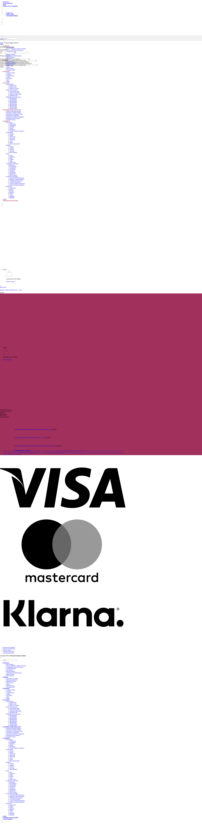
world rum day (10, 454)
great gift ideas (101, 451)
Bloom (11, 189)
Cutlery (8, 77)
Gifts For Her (13, 87)
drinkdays (33, 451)
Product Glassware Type (7, 60)
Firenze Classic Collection (16, 131)
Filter (2, 66)
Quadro (11, 159)
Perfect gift (49, 453)
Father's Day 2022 (48, 451)
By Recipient (9, 84)
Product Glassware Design (7, 62)
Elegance (12, 156)
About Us (6, 2)
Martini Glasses (10, 54)
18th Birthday (13, 98)
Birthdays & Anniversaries (13, 97)
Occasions (6, 83)
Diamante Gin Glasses (12, 115)
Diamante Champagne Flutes (14, 114)
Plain (7, 154)
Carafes (8, 74)
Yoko (10, 161)
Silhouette (12, 139)
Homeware (6, 71)
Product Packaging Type (7, 65)
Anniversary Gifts (14, 91)
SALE (5, 199)
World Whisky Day (17, 454)
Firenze (11, 149)
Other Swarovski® (14, 144)
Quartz (11, 128)
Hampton (12, 171)
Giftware (5, 677)
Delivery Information (8, 651)
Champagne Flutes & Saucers (14, 50)
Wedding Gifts (13, 95)
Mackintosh (12, 172)
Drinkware (6, 46)
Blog (4, 4)
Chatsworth (12, 125)
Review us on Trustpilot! (10, 6)
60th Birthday (13, 105)
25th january (5, 451)
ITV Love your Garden (116, 451)
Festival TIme (54, 451)
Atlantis (11, 134)
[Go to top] (0, 657)
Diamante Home (22, 450)
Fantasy (11, 148)
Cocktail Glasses (11, 51)
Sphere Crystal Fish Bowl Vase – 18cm (11, 290)
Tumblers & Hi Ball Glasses (14, 56)
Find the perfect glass (65, 451)
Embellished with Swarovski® (12, 110)
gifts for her (87, 451)
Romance (12, 138)
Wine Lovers (9, 683)
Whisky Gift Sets (10, 681)
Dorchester (12, 124)
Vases (8, 67)
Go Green (96, 451)
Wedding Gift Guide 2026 (10, 200)
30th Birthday (13, 101)
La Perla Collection (14, 182)
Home (1, 43)
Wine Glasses (10, 675)
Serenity (11, 151)
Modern (8, 145)
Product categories (5, 59)
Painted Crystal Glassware (16, 185)
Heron (11, 195)
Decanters (9, 78)
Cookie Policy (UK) (8, 653)
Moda (11, 158)
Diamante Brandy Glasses (13, 111)
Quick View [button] (3, 287)
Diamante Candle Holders (13, 112)
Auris (10, 155)
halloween (106, 451)
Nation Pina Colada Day (27, 453)
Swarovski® (9, 132)
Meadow (11, 198)
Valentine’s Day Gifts (15, 94)
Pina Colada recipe (58, 453)
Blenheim (12, 165)
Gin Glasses (9, 670)
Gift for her (75, 451)
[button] (1, 44)
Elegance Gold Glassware (16, 179)
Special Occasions (11, 90)
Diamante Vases (11, 119)
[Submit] (3, 40)
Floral (11, 193)
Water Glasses (10, 57)
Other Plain (12, 162)
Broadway (12, 129)
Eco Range (9, 122)
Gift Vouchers (10, 68)
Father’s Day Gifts (14, 92)
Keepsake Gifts (10, 70)
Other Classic (13, 175)
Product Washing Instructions (8, 63)
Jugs (7, 80)
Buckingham (12, 166)
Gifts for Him (12, 85)
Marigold (11, 196)
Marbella (11, 127)
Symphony (12, 173)
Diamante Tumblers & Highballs (15, 117)
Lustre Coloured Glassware (17, 183)
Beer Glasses (10, 664)
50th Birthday (13, 104)
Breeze (11, 190)
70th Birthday (13, 107)
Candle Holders (10, 73)
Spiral (11, 142)
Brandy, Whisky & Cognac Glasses (16, 48)
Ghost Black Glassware (16, 181)
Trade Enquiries (8, 3)
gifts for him (92, 451)
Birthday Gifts (13, 108)
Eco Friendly (42, 451)
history (110, 451)
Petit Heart (12, 136)
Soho (10, 141)
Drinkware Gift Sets (11, 680)
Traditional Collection (12, 163)
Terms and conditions (9, 647)
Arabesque (12, 188)
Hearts (11, 135)
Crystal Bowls (10, 75)
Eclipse (11, 146)
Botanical (9, 186)
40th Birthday (13, 102)
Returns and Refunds (9, 649)
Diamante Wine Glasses (13, 118)
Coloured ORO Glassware (16, 178)
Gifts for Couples (14, 88)
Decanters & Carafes (12, 678)
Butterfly (11, 192)
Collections (6, 121)
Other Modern (13, 152)
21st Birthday (13, 100)
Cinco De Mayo (11, 451)
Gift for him (82, 451)
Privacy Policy (7, 650)
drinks (37, 451)
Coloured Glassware (12, 176)
